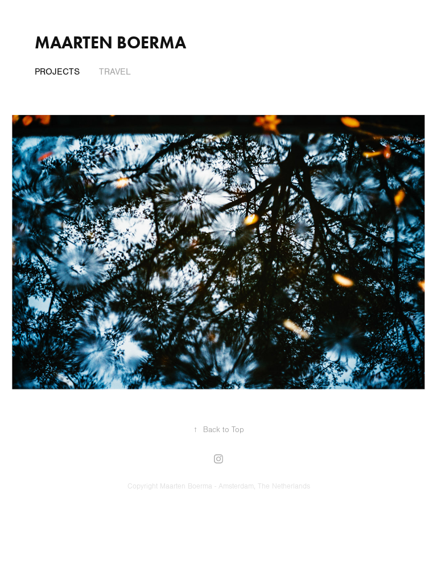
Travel (115, 72)
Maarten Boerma (110, 42)
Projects (57, 72)
